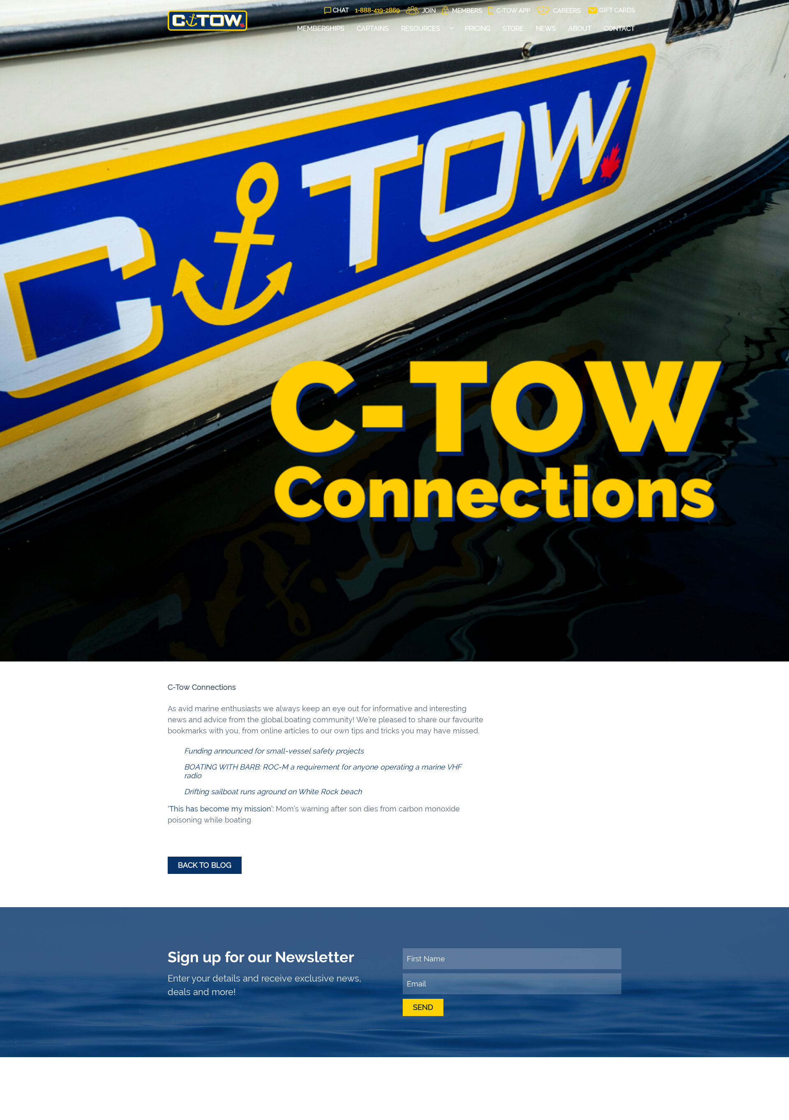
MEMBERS (466, 10)
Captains (373, 28)
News (546, 28)
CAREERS (566, 10)
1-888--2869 (377, 10)
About (579, 28)
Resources (420, 28)
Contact (619, 28)
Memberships (320, 28)
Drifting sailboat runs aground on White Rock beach (273, 791)
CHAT (341, 10)
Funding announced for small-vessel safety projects (274, 751)
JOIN (428, 10)
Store (513, 28)
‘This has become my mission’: (221, 808)
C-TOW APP (512, 10)
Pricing (477, 28)
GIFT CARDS (616, 10)
